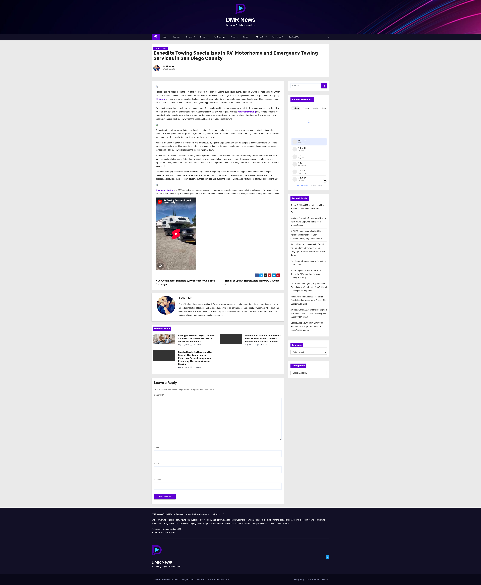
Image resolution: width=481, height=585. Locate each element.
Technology (219, 37)
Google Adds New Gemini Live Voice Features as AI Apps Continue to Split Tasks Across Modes (307, 326)
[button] (328, 37)
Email (157, 463)
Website (157, 480)
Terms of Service (313, 579)
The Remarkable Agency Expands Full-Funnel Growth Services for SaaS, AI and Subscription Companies (308, 287)
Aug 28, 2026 (184, 345)
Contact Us (294, 37)
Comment (159, 395)
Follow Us (277, 37)
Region (189, 37)
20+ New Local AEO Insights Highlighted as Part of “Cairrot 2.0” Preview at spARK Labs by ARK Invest (308, 313)
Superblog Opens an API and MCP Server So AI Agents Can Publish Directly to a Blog (305, 274)
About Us (260, 37)
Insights (177, 37)
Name (157, 447)
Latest (157, 48)
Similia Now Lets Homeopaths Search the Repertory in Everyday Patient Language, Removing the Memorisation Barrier (195, 358)
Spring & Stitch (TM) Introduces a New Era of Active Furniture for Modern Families (196, 338)
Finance (247, 37)
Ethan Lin (170, 66)
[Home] (156, 37)
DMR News (240, 19)
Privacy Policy (299, 579)
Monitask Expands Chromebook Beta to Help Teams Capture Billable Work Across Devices (263, 338)
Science (234, 37)
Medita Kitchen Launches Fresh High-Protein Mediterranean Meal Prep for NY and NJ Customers (308, 300)
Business (204, 37)
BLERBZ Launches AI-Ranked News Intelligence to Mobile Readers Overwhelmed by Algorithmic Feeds (306, 235)
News (165, 37)
